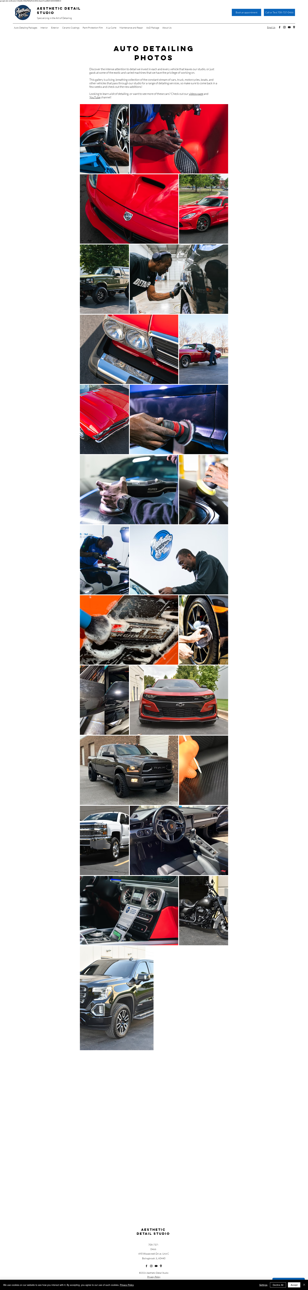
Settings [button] (263, 1284)
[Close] (304, 1284)
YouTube (94, 97)
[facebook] (279, 27)
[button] (44, 27)
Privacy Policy (153, 1276)
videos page (196, 93)
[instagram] (284, 27)
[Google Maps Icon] (294, 27)
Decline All (278, 1284)
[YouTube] (289, 27)
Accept (294, 1284)
